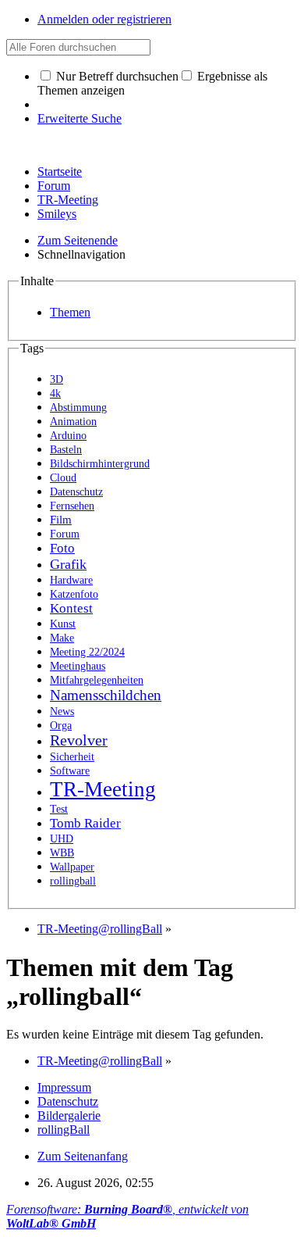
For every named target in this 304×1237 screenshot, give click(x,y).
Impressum (64, 1087)
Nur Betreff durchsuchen (116, 76)
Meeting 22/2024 (87, 652)
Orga (61, 725)
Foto (62, 548)
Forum (53, 185)
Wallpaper (72, 867)
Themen (70, 312)
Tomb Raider (85, 823)
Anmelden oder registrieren (104, 19)
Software (70, 771)
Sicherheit (72, 757)
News (62, 711)
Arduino (68, 436)
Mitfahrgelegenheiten (96, 680)
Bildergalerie (69, 1115)
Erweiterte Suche (79, 118)
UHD (61, 839)
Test (59, 809)
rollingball (73, 881)
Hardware (71, 580)
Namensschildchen (105, 695)
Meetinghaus (77, 666)
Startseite (59, 171)
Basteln (66, 450)
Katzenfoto (74, 594)
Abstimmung (78, 407)
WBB (62, 853)
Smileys (56, 213)
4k (55, 393)
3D (56, 379)
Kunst (63, 624)
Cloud (63, 478)
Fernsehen (72, 506)
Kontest (71, 608)
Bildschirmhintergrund (100, 464)
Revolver (79, 740)
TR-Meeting (67, 199)
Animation (73, 421)
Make (62, 638)
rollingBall (63, 1129)
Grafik (68, 564)
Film (61, 519)
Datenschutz (76, 492)
